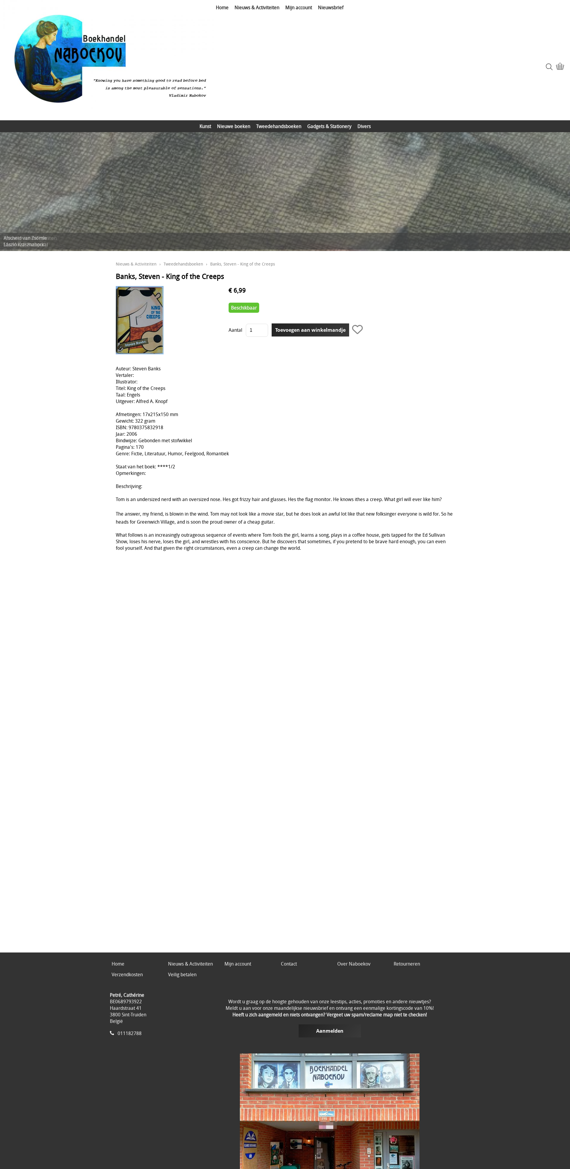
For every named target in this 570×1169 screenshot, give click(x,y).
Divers (364, 126)
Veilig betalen (182, 974)
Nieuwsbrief (330, 7)
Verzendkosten (127, 974)
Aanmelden (329, 1031)
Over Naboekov (353, 964)
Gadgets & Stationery (329, 126)
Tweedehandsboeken (278, 126)
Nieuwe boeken (233, 126)
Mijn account (298, 7)
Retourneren (407, 964)
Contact (289, 964)
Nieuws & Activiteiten (257, 7)
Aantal (235, 330)
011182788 (130, 1033)
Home (222, 7)
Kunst (205, 126)
